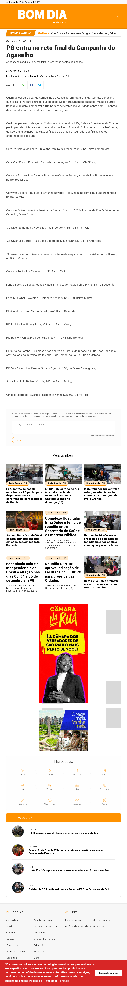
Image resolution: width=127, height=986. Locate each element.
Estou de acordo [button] (108, 973)
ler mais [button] (64, 980)
